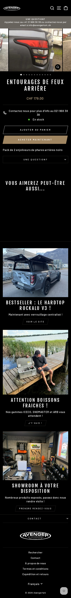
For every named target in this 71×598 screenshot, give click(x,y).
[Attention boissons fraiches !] (35, 362)
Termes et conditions (35, 568)
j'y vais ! (35, 423)
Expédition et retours (35, 574)
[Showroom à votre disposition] (35, 455)
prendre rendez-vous (35, 508)
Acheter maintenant (35, 139)
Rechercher (35, 552)
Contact (35, 518)
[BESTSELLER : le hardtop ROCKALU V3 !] (35, 272)
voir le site (35, 321)
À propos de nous (35, 563)
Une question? (35, 159)
